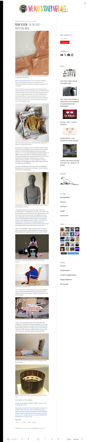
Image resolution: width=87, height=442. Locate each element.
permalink (42, 428)
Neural (63, 266)
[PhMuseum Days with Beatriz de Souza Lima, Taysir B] (72, 244)
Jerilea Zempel (18, 319)
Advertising (76, 439)
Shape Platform (66, 279)
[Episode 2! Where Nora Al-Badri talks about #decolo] (67, 244)
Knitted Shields (42, 411)
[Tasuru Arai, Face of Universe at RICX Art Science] (77, 234)
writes (29, 80)
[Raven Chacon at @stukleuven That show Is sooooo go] (62, 239)
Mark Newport (39, 230)
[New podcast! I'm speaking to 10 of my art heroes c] (77, 244)
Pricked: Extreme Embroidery (23, 413)
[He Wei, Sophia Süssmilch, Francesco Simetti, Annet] (67, 234)
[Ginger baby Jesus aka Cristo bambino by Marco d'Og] (62, 249)
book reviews (29, 21)
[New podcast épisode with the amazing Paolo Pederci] (72, 239)
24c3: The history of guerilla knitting (34, 409)
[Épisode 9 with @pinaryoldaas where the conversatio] (72, 234)
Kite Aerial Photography (39, 223)
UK (27, 77)
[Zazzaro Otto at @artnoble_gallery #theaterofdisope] (62, 244)
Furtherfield (65, 270)
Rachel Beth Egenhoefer (41, 326)
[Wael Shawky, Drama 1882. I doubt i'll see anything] (77, 229)
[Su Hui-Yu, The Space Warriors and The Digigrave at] (77, 249)
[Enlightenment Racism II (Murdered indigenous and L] (62, 234)
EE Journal (64, 284)
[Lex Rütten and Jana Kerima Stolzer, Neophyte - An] (72, 229)
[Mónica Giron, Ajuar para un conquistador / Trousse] (67, 249)
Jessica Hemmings (37, 75)
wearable (34, 21)
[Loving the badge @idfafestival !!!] (62, 229)
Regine (17, 21)
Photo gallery (19, 400)
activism (63, 206)
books (62, 211)
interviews (64, 216)
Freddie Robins (19, 211)
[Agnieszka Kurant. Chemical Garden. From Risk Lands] (67, 239)
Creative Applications (68, 275)
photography (65, 197)
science (63, 202)
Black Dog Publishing (21, 80)
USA (23, 77)
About (69, 439)
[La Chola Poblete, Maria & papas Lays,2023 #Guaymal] (77, 239)
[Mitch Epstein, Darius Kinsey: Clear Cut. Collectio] (67, 229)
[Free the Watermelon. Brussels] (72, 249)
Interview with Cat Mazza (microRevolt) (26, 411)
